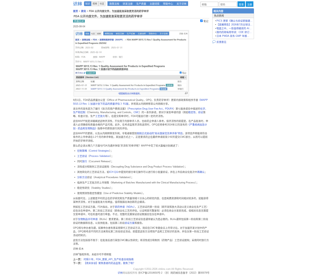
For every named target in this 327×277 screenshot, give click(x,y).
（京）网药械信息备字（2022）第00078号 (186, 272)
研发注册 (128, 3)
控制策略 (82, 150)
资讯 (84, 11)
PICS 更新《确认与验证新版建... (234, 20)
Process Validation (100, 156)
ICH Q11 (113, 172)
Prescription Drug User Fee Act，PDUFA (150, 108)
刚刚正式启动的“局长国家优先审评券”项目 (160, 133)
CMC (136, 112)
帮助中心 (168, 3)
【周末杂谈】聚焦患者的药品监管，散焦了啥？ (109, 263)
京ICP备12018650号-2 (150, 272)
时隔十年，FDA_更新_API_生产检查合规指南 (109, 259)
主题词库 (155, 3)
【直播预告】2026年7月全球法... (234, 24)
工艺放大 (100, 116)
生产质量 (141, 3)
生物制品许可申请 (88, 219)
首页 (76, 11)
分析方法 (82, 177)
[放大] (186, 93)
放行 (84, 161)
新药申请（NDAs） (125, 206)
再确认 (201, 172)
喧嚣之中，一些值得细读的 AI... (233, 28)
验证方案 (130, 222)
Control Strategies (99, 150)
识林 (120, 272)
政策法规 (114, 3)
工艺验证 (82, 156)
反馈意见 (219, 41)
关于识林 (181, 3)
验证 (200, 112)
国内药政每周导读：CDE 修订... (234, 32)
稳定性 (192, 112)
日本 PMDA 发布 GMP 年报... (232, 35)
